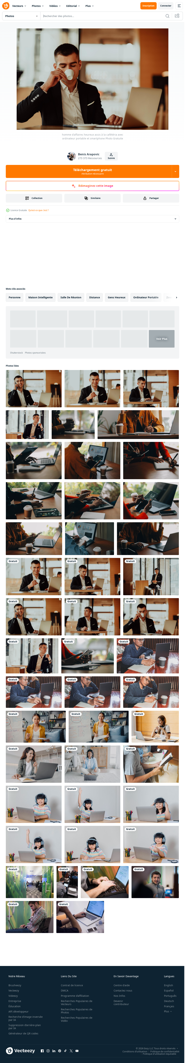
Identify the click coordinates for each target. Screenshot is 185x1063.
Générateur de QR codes (23, 1033)
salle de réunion (71, 297)
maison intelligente (40, 297)
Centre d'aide (119, 985)
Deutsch (167, 1001)
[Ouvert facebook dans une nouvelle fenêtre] (42, 1050)
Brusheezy (14, 985)
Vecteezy (13, 990)
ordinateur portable (145, 297)
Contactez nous (120, 990)
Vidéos (53, 6)
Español (166, 990)
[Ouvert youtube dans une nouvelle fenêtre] (77, 1050)
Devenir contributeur (119, 1002)
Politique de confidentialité (162, 1051)
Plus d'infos (15, 218)
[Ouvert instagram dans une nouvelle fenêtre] (48, 1050)
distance (94, 297)
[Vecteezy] (5, 5)
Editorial (71, 6)
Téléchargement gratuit (91, 171)
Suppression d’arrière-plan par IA (24, 1026)
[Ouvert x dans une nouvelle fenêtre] (71, 1050)
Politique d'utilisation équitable (156, 1053)
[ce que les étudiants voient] (30, 882)
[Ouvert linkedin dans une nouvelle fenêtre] (53, 1050)
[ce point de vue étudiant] (29, 917)
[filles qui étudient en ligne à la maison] (34, 804)
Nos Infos (117, 995)
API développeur (18, 1011)
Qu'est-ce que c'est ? (38, 210)
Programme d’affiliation (74, 995)
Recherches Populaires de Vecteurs (75, 1002)
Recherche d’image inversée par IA (19, 1018)
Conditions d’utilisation (132, 1051)
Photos (36, 6)
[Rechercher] (165, 16)
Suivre (110, 158)
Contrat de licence (71, 985)
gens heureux (116, 297)
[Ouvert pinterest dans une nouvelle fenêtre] (59, 1050)
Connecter (163, 5)
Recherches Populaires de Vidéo (75, 1019)
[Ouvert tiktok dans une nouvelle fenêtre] (65, 1050)
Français (167, 1006)
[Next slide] (171, 297)
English (166, 985)
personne (14, 297)
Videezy (12, 995)
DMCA (63, 990)
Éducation (14, 1006)
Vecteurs (17, 6)
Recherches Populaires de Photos (75, 1011)
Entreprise (14, 1001)
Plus (88, 6)
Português (168, 995)
